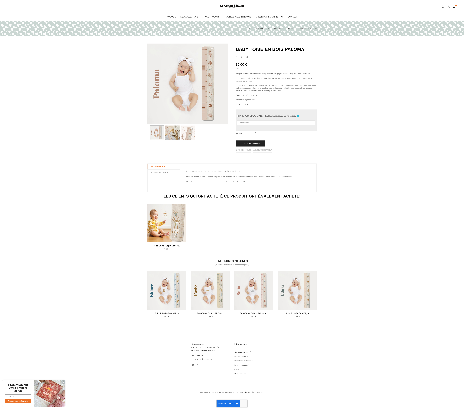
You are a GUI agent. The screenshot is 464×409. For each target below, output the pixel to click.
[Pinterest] (193, 365)
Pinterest (247, 57)
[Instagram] (197, 365)
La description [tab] (158, 166)
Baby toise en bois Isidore (167, 313)
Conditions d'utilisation (243, 361)
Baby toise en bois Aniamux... (254, 313)
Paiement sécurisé (241, 365)
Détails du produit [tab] (160, 172)
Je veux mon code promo (18, 401)
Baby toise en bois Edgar (297, 313)
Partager (236, 57)
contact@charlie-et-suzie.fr (202, 359)
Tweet (241, 57)
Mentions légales (241, 356)
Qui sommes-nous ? (242, 352)
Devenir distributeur (242, 374)
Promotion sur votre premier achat (18, 388)
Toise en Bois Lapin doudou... (166, 246)
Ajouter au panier (251, 144)
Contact (237, 369)
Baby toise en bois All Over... (210, 313)
